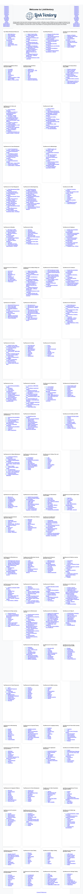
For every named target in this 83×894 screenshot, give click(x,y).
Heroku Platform (31, 423)
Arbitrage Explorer (71, 883)
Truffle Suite (30, 501)
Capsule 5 (6, 11)
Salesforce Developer (13, 315)
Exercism (30, 352)
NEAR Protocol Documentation (50, 530)
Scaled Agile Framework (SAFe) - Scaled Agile (12, 128)
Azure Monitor (31, 467)
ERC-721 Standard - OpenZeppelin (71, 504)
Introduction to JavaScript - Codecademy (32, 392)
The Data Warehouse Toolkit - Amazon (31, 202)
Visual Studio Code (71, 385)
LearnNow (10, 762)
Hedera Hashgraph (32, 527)
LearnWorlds (50, 656)
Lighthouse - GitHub (71, 318)
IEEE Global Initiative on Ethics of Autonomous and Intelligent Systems (72, 592)
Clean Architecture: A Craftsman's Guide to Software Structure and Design (31, 51)
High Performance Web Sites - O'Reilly (72, 310)
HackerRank (11, 43)
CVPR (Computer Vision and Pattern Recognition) (32, 596)
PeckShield (30, 570)
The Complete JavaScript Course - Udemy (32, 403)
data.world (30, 230)
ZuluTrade (49, 875)
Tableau (49, 791)
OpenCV (30, 586)
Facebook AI (11, 857)
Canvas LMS (70, 650)
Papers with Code (12, 624)
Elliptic (29, 567)
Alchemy (10, 522)
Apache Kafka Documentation (10, 236)
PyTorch (69, 198)
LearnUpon (69, 655)
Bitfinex (29, 857)
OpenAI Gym (31, 619)
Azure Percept (70, 614)
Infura (9, 529)
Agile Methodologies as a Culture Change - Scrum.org (13, 132)
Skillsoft (29, 730)
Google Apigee (11, 791)
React (48, 345)
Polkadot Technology (52, 521)
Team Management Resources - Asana (11, 204)
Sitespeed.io (70, 321)
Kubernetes (70, 390)
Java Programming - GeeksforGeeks (11, 400)
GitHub (9, 37)
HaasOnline (30, 876)
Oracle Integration (12, 318)
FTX (29, 863)
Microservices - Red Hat (33, 309)
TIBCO (9, 792)
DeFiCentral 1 (6, 26)
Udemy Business (32, 734)
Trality (29, 882)
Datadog (30, 461)
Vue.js (48, 347)
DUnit (29, 77)
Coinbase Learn (11, 499)
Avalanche (30, 526)
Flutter (48, 753)
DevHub (6, 20)
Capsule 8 (6, 14)
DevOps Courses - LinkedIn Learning (51, 38)
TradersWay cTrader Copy (53, 884)
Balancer (10, 879)
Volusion (10, 823)
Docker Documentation (72, 270)
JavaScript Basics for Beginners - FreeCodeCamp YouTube (32, 400)
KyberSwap (10, 883)
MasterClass (11, 752)
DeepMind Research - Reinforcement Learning (32, 623)
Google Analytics (51, 793)
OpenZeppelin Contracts (33, 504)
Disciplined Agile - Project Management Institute (52, 120)
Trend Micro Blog (32, 652)
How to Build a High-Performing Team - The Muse (13, 211)
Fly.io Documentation (32, 422)
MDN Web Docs (11, 34)
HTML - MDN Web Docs (53, 395)
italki (48, 735)
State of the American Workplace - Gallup (12, 199)
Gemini (29, 860)
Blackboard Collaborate (13, 695)
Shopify (9, 813)
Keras (68, 572)
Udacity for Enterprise (33, 731)
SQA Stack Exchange (72, 42)
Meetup (69, 740)
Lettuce (9, 76)
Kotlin (48, 762)
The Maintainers (11, 469)
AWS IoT (10, 272)
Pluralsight (10, 755)
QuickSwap (10, 884)
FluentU (49, 737)
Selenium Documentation (14, 417)
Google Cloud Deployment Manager (31, 429)
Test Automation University (70, 39)
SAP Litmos (70, 657)
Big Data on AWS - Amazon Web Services (11, 230)
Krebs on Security (12, 361)
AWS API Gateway (12, 799)
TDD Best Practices (32, 78)
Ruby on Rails (50, 356)
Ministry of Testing (71, 35)
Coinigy (69, 878)
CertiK (29, 560)
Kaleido (9, 569)
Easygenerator (50, 658)
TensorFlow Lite (71, 617)
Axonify (9, 729)
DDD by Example (71, 83)
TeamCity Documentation (14, 426)
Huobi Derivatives (71, 863)
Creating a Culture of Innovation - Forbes (11, 123)
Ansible (69, 759)
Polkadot (30, 520)
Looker (49, 796)
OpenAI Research (71, 203)
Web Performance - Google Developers (71, 306)
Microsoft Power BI (51, 792)
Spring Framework (51, 349)
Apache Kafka (31, 205)
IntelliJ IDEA (70, 392)
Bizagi (68, 795)
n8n (68, 753)
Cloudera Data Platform (13, 237)
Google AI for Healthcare (53, 613)
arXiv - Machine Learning (13, 625)
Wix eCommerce (12, 820)
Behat (9, 72)
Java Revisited (11, 396)
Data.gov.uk (30, 234)
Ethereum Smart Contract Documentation (32, 499)
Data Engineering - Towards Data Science (31, 199)
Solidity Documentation (33, 497)
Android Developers (52, 751)
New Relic (30, 462)
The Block (10, 507)
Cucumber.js (11, 75)
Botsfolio (30, 883)
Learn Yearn (50, 499)
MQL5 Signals (50, 883)
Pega (68, 792)
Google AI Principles (72, 588)
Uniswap (10, 875)
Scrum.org (49, 151)
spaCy (9, 589)
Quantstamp (30, 563)
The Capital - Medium (52, 505)
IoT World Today (11, 279)
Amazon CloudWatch (32, 465)
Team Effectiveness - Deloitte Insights (11, 209)
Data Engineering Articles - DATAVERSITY (32, 197)
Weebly (9, 824)
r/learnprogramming (71, 737)
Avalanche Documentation (53, 533)
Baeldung (10, 388)
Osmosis (10, 885)
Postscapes (10, 281)
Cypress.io (10, 427)
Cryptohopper (31, 875)
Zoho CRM (30, 816)
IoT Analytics (11, 278)
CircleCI (69, 418)
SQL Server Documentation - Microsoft (72, 242)
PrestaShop (10, 821)
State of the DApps (12, 521)
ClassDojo (10, 691)
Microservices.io (31, 48)
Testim (68, 43)
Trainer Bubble (11, 739)
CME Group (70, 854)
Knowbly (10, 731)
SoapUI (49, 467)
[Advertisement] (51, 82)
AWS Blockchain (51, 564)
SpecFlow (10, 70)
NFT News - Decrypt (72, 509)
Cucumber (10, 69)
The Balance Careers (13, 153)
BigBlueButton (11, 694)
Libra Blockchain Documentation (50, 527)
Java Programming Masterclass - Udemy (11, 398)
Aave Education (51, 500)
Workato (10, 795)
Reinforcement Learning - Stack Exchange (32, 631)
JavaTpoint (10, 389)
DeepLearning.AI (12, 613)
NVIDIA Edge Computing (73, 613)
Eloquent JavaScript (32, 390)
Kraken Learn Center (13, 506)
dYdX (9, 882)
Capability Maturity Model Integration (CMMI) (52, 165)
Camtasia (49, 650)
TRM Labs (30, 565)
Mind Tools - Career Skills (14, 163)
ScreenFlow (50, 657)
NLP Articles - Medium (13, 600)
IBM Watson (10, 862)
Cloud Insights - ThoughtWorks (50, 281)
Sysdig (29, 469)
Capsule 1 (6, 6)
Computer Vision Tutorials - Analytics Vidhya (33, 602)
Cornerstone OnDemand (33, 737)
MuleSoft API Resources (13, 305)
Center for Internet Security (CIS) (11, 348)
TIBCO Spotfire (50, 802)
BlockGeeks (10, 505)
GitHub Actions (31, 421)
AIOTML (69, 624)
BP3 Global (70, 802)
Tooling (6, 15)
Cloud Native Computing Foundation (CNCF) (72, 281)
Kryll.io (68, 876)
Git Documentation (71, 387)
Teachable (49, 651)
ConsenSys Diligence (33, 569)
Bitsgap (69, 875)
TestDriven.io (31, 69)
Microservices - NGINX (33, 306)
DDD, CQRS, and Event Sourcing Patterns (72, 73)
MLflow (69, 577)
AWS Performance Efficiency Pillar (71, 320)
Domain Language (71, 69)
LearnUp (10, 738)
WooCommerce (11, 814)
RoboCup (49, 599)
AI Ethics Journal (71, 587)
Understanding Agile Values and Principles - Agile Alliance (12, 120)
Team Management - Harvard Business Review (12, 192)
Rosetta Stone (50, 731)
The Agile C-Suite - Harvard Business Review (12, 117)
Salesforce (30, 813)
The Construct (50, 600)
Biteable (10, 736)
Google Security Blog (32, 655)
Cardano (30, 521)
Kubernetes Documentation (69, 272)
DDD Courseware (71, 75)
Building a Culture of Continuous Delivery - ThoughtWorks (11, 113)
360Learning (31, 732)
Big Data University (12, 243)
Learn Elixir (50, 398)
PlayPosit (30, 697)
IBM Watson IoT (11, 274)
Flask (48, 350)
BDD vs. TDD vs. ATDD (13, 79)
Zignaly (29, 879)
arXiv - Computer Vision (33, 600)
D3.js (48, 797)
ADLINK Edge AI (71, 625)
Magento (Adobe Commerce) (11, 818)
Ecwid (9, 825)
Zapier (9, 314)
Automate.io (70, 757)
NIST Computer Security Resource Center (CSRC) (12, 354)
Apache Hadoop (11, 232)
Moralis (9, 528)
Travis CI (10, 429)
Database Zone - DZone (72, 246)
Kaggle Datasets (31, 232)
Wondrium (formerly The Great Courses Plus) (12, 757)
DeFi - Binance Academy (53, 501)
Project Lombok (11, 394)
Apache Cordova (71, 821)
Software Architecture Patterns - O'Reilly (31, 36)
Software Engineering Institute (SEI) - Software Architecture (32, 55)
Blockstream (50, 569)
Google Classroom (71, 658)
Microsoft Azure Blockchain (50, 562)
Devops (6, 16)
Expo (48, 761)
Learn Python (50, 386)
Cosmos (30, 530)
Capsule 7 (6, 13)
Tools (6, 21)
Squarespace (11, 819)
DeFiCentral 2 (6, 25)
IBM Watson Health (51, 614)
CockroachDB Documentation (70, 236)
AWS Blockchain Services (14, 560)
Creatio (29, 798)
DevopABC (6, 18)
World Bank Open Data (33, 243)
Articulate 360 (50, 648)
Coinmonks (30, 506)
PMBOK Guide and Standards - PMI (51, 149)
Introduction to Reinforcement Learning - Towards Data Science (32, 626)
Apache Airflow (70, 760)
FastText (10, 592)
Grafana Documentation (33, 460)
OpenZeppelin (11, 531)
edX (48, 690)
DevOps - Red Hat (71, 428)
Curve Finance (11, 878)
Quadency (30, 885)
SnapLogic (10, 796)
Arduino (9, 275)
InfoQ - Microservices (32, 318)
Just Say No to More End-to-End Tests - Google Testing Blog (13, 463)
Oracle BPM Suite (71, 797)
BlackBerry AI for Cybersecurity (30, 654)
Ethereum (30, 519)
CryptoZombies (31, 500)
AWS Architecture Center (53, 270)
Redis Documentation (72, 234)
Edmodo (69, 656)
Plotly (48, 800)
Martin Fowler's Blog (12, 44)
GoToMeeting (11, 699)
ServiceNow (70, 761)
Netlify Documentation (33, 424)
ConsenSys (50, 567)
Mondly (49, 736)
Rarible (69, 501)
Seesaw (29, 694)
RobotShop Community (52, 597)
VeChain (49, 571)
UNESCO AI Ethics (71, 604)
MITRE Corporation (32, 659)
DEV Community (71, 736)
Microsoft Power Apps (33, 792)
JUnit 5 (49, 462)
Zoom (9, 687)
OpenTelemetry (31, 463)
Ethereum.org (11, 498)
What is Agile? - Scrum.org (50, 109)
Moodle (69, 648)
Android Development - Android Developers (72, 816)
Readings (6, 19)
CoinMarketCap (11, 500)
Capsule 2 (6, 7)
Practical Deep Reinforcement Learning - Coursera (32, 636)
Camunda (69, 793)
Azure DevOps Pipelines (33, 418)
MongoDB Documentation (73, 233)
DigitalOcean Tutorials (72, 284)
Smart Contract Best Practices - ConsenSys (31, 509)
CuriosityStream (11, 760)
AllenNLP (10, 594)
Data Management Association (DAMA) (51, 167)
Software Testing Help (72, 36)
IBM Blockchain (51, 560)
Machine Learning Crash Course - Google (72, 192)
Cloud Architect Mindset (52, 274)
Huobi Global (31, 856)
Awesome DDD (70, 71)
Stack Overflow (11, 35)
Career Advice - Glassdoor (14, 165)
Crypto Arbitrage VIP (72, 882)
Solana (29, 523)
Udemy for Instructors (52, 653)
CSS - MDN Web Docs (52, 396)
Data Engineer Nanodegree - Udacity (31, 195)
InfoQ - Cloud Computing (53, 275)
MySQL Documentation (72, 229)
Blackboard (69, 649)
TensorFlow (70, 197)
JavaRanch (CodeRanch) (14, 395)
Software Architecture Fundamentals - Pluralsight (32, 46)
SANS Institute (11, 350)
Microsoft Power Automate (73, 751)
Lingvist (49, 738)
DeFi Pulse (50, 498)
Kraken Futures (70, 856)
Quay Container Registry (73, 283)
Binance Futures (71, 855)
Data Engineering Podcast (34, 207)
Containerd (69, 277)
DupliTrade (50, 876)
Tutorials (6, 22)
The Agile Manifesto (52, 128)
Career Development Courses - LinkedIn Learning (12, 149)
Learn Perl (49, 397)
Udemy (49, 688)
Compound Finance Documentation (51, 508)
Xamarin (69, 820)
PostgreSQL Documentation (69, 231)
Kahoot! (29, 687)
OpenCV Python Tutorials (33, 592)
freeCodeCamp (31, 345)
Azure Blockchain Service (14, 562)
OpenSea (69, 498)
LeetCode (10, 41)
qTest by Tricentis (71, 41)
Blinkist (9, 761)
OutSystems (30, 791)
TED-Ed (10, 737)
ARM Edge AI (70, 619)
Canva (49, 649)
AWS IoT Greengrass (72, 615)
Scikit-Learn (70, 563)
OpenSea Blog (70, 507)
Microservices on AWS (33, 312)
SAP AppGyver (31, 796)
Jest (29, 74)
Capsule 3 (6, 8)
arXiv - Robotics (51, 598)
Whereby (10, 700)
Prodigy (29, 692)
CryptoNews (11, 501)
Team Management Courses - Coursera (11, 202)
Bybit (48, 858)
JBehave (10, 71)
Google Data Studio (52, 798)
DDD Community (71, 70)
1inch (9, 880)
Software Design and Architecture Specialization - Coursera (32, 43)
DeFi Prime (50, 503)
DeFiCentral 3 (6, 23)
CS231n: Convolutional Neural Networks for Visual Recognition (12, 616)
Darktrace (30, 647)
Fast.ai (68, 194)
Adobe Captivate (51, 654)
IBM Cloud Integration (13, 316)
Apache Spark (11, 239)
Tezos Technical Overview (53, 525)
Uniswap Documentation (53, 509)
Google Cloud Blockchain (14, 563)
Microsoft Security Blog (33, 656)
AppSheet (30, 795)
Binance (30, 853)
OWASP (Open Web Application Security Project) (12, 346)
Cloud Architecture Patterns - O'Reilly (51, 278)
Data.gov (10, 242)
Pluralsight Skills (31, 736)
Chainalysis (30, 562)
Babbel (49, 693)
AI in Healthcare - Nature (53, 617)
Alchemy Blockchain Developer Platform (11, 571)
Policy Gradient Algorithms (30, 621)
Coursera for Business (33, 733)
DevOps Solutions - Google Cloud (71, 424)
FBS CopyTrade (51, 881)
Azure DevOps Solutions (53, 40)
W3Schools (30, 347)
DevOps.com (50, 35)
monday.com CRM (32, 817)
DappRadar (50, 506)
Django (49, 351)
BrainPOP (30, 693)
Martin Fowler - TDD (32, 70)
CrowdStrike (30, 648)
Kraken (29, 855)
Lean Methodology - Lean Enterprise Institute (13, 125)
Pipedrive (30, 818)
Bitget (68, 864)
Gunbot (69, 877)
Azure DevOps (70, 419)
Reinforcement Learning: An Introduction (32, 615)
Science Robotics (51, 593)
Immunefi (30, 564)
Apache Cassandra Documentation (71, 240)
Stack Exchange (71, 733)
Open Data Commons (33, 233)
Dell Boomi (10, 798)
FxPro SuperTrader (51, 879)
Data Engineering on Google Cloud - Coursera (32, 192)
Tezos (29, 525)
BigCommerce (11, 816)
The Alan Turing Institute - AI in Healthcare (52, 627)
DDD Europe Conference (73, 81)
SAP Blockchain (11, 572)
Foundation (69, 500)
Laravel (49, 354)
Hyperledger (50, 520)
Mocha (29, 75)
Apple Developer (51, 752)
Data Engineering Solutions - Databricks (31, 190)
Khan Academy (50, 691)
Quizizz (29, 691)
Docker (69, 389)
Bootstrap (49, 353)
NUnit (48, 468)
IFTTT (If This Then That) (73, 752)
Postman (69, 394)
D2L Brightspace (71, 651)
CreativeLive (11, 754)
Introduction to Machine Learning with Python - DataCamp (72, 575)
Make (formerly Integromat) (70, 755)
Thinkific (49, 655)
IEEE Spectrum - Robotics (53, 592)
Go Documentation (51, 392)
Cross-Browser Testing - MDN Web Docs (12, 422)
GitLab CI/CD (31, 419)
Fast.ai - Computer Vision (33, 591)
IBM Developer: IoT (12, 280)
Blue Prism (69, 803)
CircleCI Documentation (13, 419)
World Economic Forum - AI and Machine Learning (72, 597)
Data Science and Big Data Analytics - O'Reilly (12, 245)
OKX (29, 858)
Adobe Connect (11, 698)
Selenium (49, 460)
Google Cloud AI (11, 854)
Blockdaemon (11, 567)
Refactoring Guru (12, 459)
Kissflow (69, 796)
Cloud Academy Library (52, 279)
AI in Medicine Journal (52, 618)
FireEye (29, 650)
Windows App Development (70, 827)
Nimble (29, 825)
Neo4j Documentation (72, 237)
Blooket (29, 695)
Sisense (49, 799)
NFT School (70, 499)
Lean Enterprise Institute (53, 161)
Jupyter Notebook (71, 396)
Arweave (49, 532)
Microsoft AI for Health (52, 615)
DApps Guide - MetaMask (14, 523)
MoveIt (49, 589)
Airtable (29, 801)
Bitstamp (30, 861)
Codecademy (31, 346)
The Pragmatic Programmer (10, 39)
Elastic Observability (32, 464)
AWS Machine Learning (13, 855)
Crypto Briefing (31, 507)
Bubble (29, 797)
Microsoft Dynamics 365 (33, 819)
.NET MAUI (50, 755)
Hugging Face (11, 591)
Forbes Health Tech (51, 622)
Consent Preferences (41, 892)
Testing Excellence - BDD (14, 77)
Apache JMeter (70, 46)
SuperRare (69, 508)
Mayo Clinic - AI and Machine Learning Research (52, 621)
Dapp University (31, 505)
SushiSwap (10, 877)
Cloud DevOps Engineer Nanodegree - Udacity (52, 51)
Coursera (10, 42)
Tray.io (68, 758)
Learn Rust (50, 393)
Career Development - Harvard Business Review (12, 155)
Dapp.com (10, 527)
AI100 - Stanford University (70, 602)
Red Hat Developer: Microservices (31, 316)
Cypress (49, 461)
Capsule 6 (6, 12)
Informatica (10, 797)
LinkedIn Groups (71, 739)
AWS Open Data (31, 235)
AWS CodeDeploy (12, 430)
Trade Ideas (30, 878)
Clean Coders (11, 466)
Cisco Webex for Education (10, 693)
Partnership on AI (71, 589)
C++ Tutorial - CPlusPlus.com (50, 388)
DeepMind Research (72, 202)
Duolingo (30, 690)
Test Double (30, 71)
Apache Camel (11, 313)
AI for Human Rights (71, 595)
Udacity (49, 698)
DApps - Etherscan (12, 532)
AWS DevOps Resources (53, 36)
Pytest (29, 76)
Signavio (69, 800)
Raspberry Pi (11, 276)
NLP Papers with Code (13, 595)
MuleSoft (10, 790)
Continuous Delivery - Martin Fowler (12, 457)
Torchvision (30, 587)
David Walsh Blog (32, 406)
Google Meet (11, 697)
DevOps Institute (51, 163)
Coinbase (30, 854)
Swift (68, 825)
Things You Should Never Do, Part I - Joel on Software (13, 471)
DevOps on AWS (71, 422)
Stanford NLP (11, 593)
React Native (50, 754)
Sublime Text (70, 395)
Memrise (49, 695)
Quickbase (30, 794)
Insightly (30, 823)
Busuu (48, 732)
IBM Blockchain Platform (13, 564)
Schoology (69, 653)
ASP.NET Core (50, 352)
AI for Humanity (70, 594)
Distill (68, 196)
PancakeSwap (11, 876)
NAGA (48, 877)
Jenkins (69, 391)
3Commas (30, 877)
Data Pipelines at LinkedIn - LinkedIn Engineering (33, 204)
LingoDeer (49, 733)
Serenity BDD (11, 78)
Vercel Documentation (33, 426)
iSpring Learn (11, 734)
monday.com (31, 790)
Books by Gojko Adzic (33, 79)
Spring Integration (12, 307)
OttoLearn (10, 733)
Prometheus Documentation (29, 458)
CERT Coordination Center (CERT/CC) (11, 360)
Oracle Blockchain (51, 565)
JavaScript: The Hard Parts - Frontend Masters (31, 394)
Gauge (9, 74)
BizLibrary (30, 739)
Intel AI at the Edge (71, 620)
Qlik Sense (50, 795)
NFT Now (69, 502)
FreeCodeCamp (11, 36)
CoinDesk (10, 504)
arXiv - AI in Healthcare (52, 619)
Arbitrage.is (69, 874)
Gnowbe (10, 732)
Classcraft (30, 688)
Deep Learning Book (12, 622)
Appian (68, 791)
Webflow (30, 799)
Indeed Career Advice (13, 164)
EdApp (9, 730)
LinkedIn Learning (51, 697)
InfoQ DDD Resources (72, 82)
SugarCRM (30, 824)
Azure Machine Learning (13, 856)
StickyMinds (70, 37)
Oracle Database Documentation (70, 244)
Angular (49, 346)
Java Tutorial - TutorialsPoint (10, 391)
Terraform (69, 421)
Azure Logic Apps (12, 306)
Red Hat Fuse (11, 801)
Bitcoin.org (10, 497)
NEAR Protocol (31, 524)
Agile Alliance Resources (53, 111)
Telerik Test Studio (71, 45)
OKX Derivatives (71, 861)
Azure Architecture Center (53, 271)
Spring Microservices (32, 311)
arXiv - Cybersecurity (32, 649)
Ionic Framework (51, 759)
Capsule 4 (6, 9)
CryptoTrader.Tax (71, 881)
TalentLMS (69, 654)
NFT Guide (69, 506)
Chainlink (30, 528)
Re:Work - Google (12, 115)
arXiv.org (69, 195)
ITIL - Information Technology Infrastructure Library (51, 157)
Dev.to (9, 45)
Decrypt (9, 502)
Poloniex (49, 863)
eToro (29, 862)
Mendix (9, 794)
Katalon (69, 44)
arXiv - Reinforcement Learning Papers (32, 629)
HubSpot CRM (31, 814)
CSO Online (10, 356)
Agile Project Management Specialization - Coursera (53, 113)
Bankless (49, 502)
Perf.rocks (69, 316)
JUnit (29, 72)
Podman (69, 273)
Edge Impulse (70, 618)
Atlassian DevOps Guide (53, 34)
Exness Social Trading (52, 882)
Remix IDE (30, 502)
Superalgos (30, 884)
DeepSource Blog (12, 473)
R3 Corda (49, 566)
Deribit (49, 861)
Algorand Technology (52, 528)
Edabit (29, 354)
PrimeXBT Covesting (52, 878)
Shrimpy (30, 880)
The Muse (10, 159)
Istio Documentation (71, 285)
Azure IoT (10, 273)
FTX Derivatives (71, 857)
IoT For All (10, 271)
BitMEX (49, 853)
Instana (29, 468)
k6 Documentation (12, 420)
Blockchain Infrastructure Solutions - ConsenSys (52, 535)
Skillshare (49, 694)
